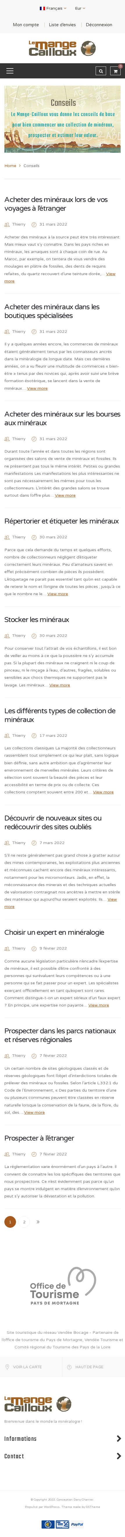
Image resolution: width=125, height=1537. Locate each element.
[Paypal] (77, 1524)
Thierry (19, 224)
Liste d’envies (62, 24)
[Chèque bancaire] (62, 1524)
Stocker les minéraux (36, 619)
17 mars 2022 (53, 735)
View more (37, 388)
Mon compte (26, 24)
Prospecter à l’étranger (39, 1138)
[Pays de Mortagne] (62, 1285)
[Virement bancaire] (48, 1524)
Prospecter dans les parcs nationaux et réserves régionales (59, 1035)
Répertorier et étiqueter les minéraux (61, 521)
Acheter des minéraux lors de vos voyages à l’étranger (56, 204)
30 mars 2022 (53, 537)
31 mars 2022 (53, 224)
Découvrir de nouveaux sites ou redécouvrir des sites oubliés (52, 822)
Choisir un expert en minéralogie (54, 932)
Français (54, 8)
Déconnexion (99, 24)
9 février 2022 (53, 948)
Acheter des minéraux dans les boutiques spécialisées (51, 311)
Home (10, 165)
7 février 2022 (53, 1055)
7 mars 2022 (52, 842)
